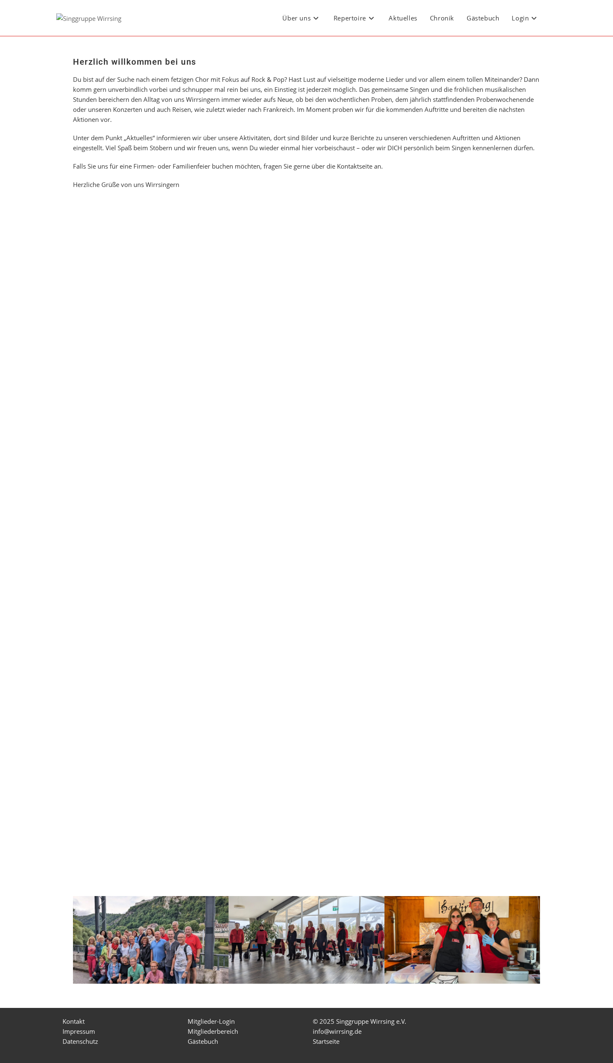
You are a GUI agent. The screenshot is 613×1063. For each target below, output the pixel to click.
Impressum (79, 1031)
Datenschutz (80, 1041)
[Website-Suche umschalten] (554, 18)
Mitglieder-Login (211, 1021)
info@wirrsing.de (337, 1031)
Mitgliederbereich (213, 1031)
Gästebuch (203, 1041)
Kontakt (74, 1021)
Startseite (326, 1041)
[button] (306, 989)
